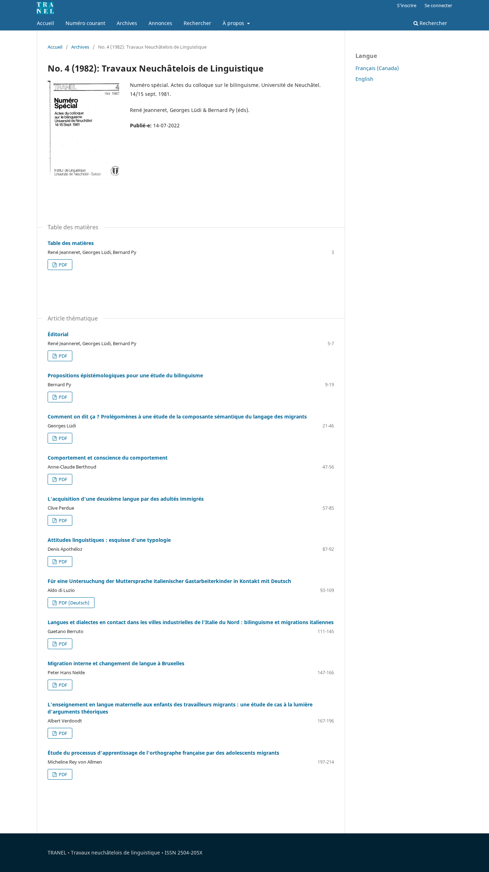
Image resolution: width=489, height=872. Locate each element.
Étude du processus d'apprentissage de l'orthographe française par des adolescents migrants (163, 752)
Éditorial (58, 334)
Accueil (45, 23)
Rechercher (197, 23)
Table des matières (71, 243)
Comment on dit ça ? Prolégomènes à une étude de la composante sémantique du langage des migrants (177, 416)
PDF (62, 264)
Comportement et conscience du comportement (108, 457)
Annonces (160, 23)
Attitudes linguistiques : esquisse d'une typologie (109, 540)
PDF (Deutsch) (73, 602)
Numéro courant (85, 23)
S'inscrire (406, 5)
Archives (127, 23)
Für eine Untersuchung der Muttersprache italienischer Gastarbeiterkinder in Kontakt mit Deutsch (169, 581)
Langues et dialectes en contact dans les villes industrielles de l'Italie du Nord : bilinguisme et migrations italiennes (191, 622)
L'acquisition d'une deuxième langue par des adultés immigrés (126, 498)
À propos (234, 23)
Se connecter (438, 5)
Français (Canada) (377, 68)
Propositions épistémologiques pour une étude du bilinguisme (125, 375)
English (364, 78)
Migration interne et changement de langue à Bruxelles (116, 663)
